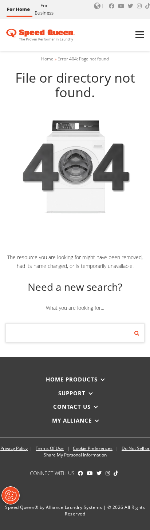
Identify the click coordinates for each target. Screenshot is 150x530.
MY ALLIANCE (72, 420)
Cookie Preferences (92, 448)
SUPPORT (72, 393)
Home (47, 59)
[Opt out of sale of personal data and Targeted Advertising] (10, 495)
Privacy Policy (14, 448)
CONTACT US (72, 406)
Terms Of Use (50, 448)
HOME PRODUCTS (72, 379)
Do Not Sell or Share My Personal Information (97, 451)
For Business (44, 9)
